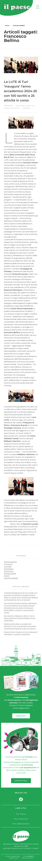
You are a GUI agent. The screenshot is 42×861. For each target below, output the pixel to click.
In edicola (8, 571)
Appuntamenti (10, 562)
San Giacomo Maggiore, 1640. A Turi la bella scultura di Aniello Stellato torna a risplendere (19, 618)
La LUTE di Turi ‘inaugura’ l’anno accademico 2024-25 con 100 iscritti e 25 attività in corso (20, 91)
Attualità (26, 108)
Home (7, 25)
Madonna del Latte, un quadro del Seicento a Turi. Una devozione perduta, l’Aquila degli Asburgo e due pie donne (20, 626)
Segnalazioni (10, 574)
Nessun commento (11, 108)
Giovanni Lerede (24, 106)
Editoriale (9, 569)
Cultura (7, 567)
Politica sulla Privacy (27, 858)
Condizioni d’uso (13, 858)
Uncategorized (11, 578)
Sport (6, 576)
